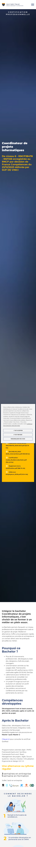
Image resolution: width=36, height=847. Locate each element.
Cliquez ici (6, 739)
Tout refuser (18, 434)
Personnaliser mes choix (18, 438)
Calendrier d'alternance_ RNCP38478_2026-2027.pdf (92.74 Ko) (17, 445)
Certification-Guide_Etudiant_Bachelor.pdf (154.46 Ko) (16, 460)
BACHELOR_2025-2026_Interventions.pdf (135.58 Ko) (18, 453)
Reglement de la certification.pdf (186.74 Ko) (15, 467)
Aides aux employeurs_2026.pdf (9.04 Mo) (17, 473)
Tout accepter (18, 430)
